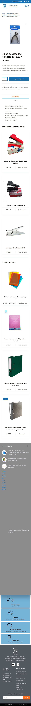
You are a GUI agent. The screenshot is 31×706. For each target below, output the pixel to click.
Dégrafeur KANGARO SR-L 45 (15, 205)
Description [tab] (15, 96)
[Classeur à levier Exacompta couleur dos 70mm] (15, 366)
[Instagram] (28, 1)
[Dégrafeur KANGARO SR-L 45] (15, 189)
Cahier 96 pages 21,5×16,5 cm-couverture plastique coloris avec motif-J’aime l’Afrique (18, 452)
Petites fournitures (13, 89)
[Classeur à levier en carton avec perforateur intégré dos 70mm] (15, 411)
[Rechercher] (26, 6)
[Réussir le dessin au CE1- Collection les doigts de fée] (4, 531)
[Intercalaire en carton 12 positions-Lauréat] (15, 322)
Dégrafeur (13, 87)
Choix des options (22, 303)
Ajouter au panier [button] (22, 167)
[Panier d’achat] (28, 6)
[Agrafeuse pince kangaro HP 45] (15, 231)
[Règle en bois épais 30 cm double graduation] (4, 466)
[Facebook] (26, 1)
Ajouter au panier (19, 79)
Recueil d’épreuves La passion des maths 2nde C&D (17, 459)
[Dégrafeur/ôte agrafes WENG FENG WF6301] (15, 144)
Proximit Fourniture (13, 5)
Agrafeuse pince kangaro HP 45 (15, 248)
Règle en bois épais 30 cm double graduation (17, 466)
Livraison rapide (15, 604)
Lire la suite (22, 434)
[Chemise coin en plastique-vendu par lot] (15, 280)
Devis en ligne (15, 640)
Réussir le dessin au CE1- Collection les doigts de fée (18, 531)
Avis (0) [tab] (15, 100)
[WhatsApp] (24, 1)
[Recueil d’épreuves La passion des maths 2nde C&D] (4, 459)
